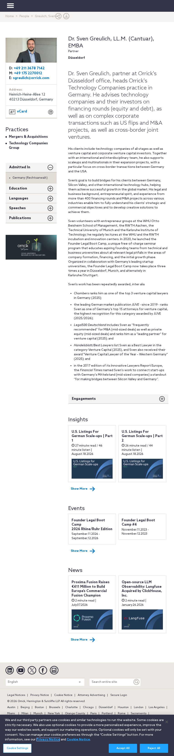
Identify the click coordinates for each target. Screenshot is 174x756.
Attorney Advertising (91, 695)
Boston (39, 707)
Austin (11, 707)
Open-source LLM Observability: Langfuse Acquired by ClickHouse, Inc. (142, 589)
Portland (107, 713)
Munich (38, 713)
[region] (87, 735)
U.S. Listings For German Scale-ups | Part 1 (92, 436)
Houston (123, 707)
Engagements (84, 399)
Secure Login (118, 695)
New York (54, 713)
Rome (122, 713)
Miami (11, 713)
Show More (79, 489)
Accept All (123, 748)
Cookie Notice (63, 695)
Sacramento (138, 713)
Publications (20, 218)
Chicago (88, 707)
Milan (25, 713)
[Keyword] (137, 682)
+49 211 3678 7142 (29, 68)
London (138, 707)
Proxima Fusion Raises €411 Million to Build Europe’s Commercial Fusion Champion (90, 589)
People (24, 16)
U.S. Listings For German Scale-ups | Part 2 (142, 436)
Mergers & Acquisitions (28, 137)
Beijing (25, 707)
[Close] (167, 722)
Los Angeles (156, 707)
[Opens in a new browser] (50, 112)
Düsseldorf (106, 707)
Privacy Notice (39, 695)
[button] (58, 17)
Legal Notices (16, 695)
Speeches (17, 208)
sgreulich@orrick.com (31, 78)
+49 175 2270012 (28, 73)
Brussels (54, 707)
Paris (93, 713)
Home (9, 16)
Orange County (75, 713)
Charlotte (71, 707)
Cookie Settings (17, 748)
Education (18, 188)
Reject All (154, 748)
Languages (18, 198)
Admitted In (19, 167)
